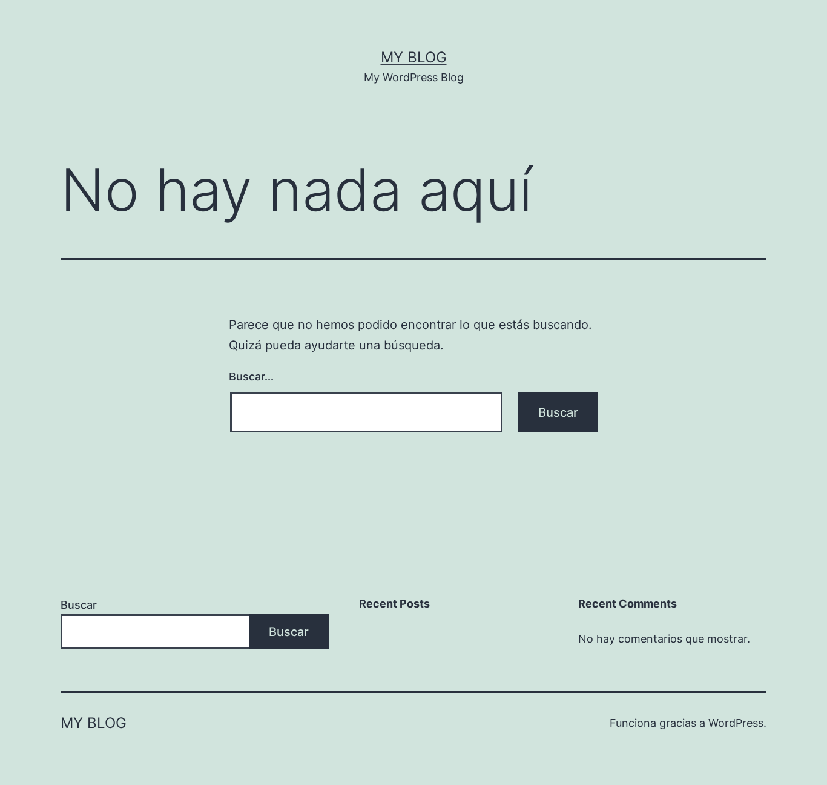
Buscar (79, 604)
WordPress (735, 723)
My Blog (414, 57)
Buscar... (251, 376)
